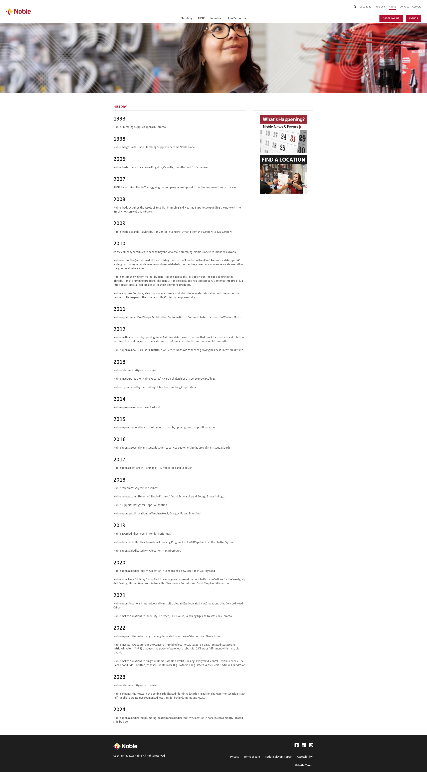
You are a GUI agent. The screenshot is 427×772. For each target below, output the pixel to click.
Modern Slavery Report (278, 757)
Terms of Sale (252, 757)
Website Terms (304, 765)
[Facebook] (296, 745)
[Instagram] (311, 745)
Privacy (234, 757)
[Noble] (18, 12)
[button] (355, 7)
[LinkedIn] (304, 745)
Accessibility (305, 757)
